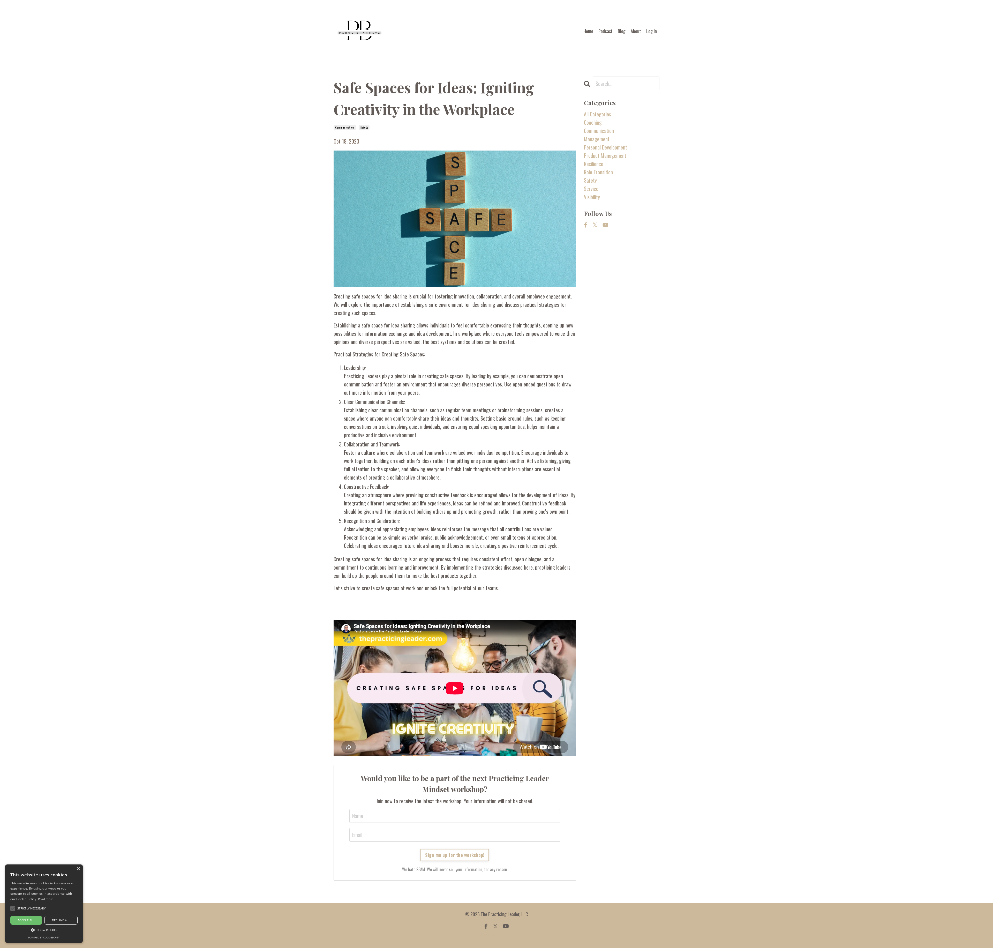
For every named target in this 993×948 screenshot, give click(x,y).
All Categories (597, 114)
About (636, 31)
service (591, 188)
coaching (593, 122)
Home (588, 31)
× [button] (78, 869)
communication (344, 127)
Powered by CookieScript (44, 937)
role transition (598, 172)
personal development (605, 147)
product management (605, 155)
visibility (592, 197)
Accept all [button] (26, 920)
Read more (45, 899)
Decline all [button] (61, 920)
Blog (622, 31)
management (597, 139)
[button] (44, 929)
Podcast (605, 31)
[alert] (44, 903)
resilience (593, 164)
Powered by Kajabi (496, 934)
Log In (651, 31)
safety (364, 127)
